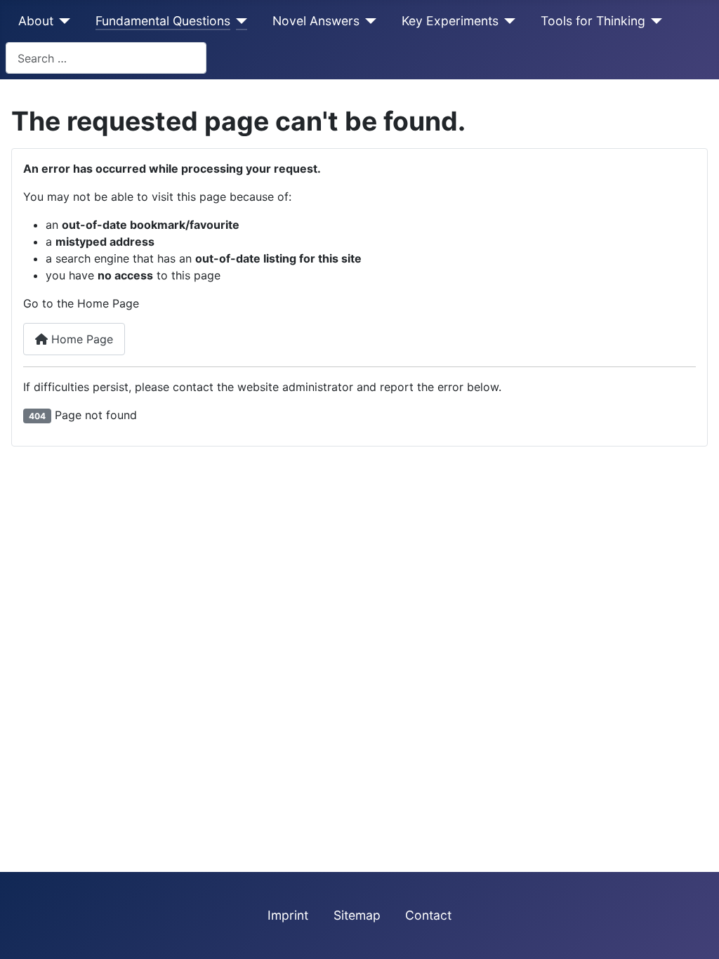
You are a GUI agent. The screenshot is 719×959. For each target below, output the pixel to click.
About (35, 20)
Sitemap (357, 915)
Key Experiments (450, 20)
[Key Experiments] (507, 21)
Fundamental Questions (162, 20)
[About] (62, 21)
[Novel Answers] (368, 21)
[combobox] (106, 58)
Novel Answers (316, 20)
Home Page (80, 339)
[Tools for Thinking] (654, 21)
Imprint (288, 915)
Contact (428, 915)
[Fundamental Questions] (239, 21)
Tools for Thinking (593, 20)
